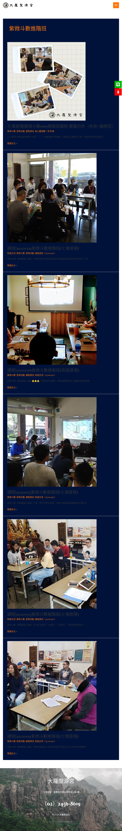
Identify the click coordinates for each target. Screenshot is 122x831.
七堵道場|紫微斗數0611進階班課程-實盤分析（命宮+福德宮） (61, 126)
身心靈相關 (40, 131)
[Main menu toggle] (116, 5)
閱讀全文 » (12, 143)
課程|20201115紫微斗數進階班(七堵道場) (42, 492)
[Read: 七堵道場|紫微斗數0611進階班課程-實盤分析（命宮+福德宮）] (46, 81)
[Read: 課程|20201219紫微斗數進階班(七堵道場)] (52, 197)
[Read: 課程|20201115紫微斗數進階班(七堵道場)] (52, 441)
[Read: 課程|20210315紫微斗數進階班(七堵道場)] (52, 563)
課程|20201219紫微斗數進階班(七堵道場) (43, 248)
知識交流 (11, 253)
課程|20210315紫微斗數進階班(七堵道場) (43, 614)
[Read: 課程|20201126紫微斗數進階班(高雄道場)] (52, 319)
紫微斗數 (11, 131)
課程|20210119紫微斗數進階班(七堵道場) (43, 736)
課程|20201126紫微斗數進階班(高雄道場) (43, 370)
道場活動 (21, 131)
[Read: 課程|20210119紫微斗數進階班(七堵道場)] (52, 685)
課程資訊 (30, 131)
